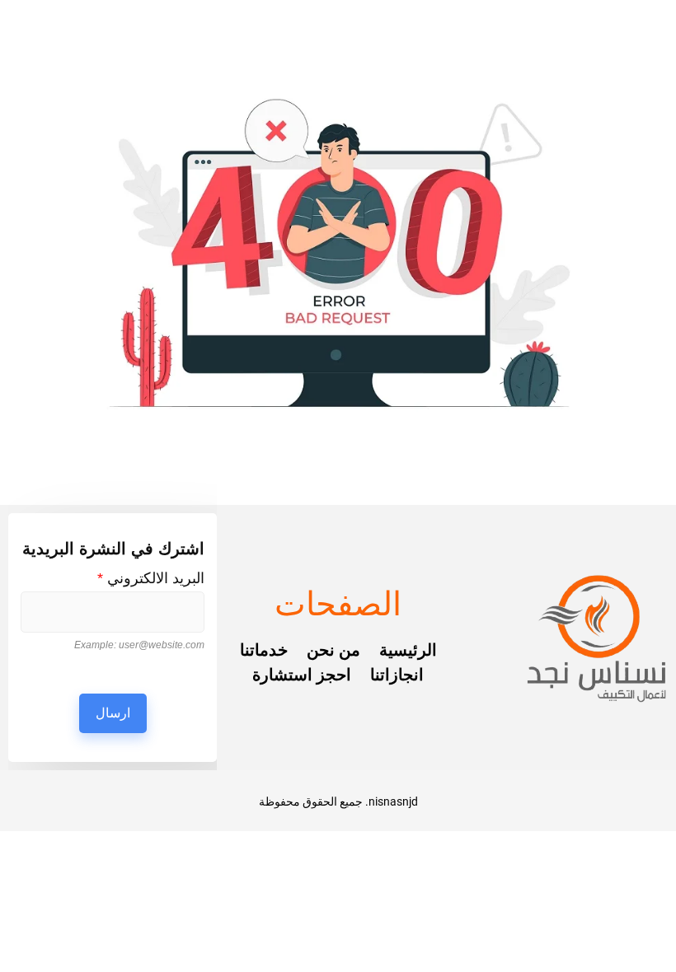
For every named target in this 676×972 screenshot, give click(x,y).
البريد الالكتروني (150, 578)
